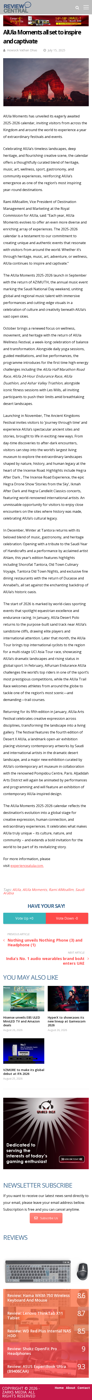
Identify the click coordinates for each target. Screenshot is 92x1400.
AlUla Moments (34, 889)
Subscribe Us (49, 1218)
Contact (83, 1387)
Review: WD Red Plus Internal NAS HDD (39, 1333)
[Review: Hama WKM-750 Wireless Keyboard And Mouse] (46, 1270)
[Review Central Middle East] (17, 13)
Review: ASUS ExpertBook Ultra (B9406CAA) (36, 1369)
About (70, 1387)
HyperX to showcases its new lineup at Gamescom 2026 (67, 1021)
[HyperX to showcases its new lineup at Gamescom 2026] (68, 998)
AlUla (16, 889)
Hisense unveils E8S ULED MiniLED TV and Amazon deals (21, 1021)
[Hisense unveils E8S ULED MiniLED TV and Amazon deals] (23, 998)
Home (59, 1387)
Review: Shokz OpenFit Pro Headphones (32, 1351)
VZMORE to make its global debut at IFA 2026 (23, 1072)
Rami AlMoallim (61, 889)
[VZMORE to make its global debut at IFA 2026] (23, 1051)
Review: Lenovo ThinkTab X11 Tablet (35, 1315)
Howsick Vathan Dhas (22, 50)
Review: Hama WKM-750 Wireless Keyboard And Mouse (38, 1298)
